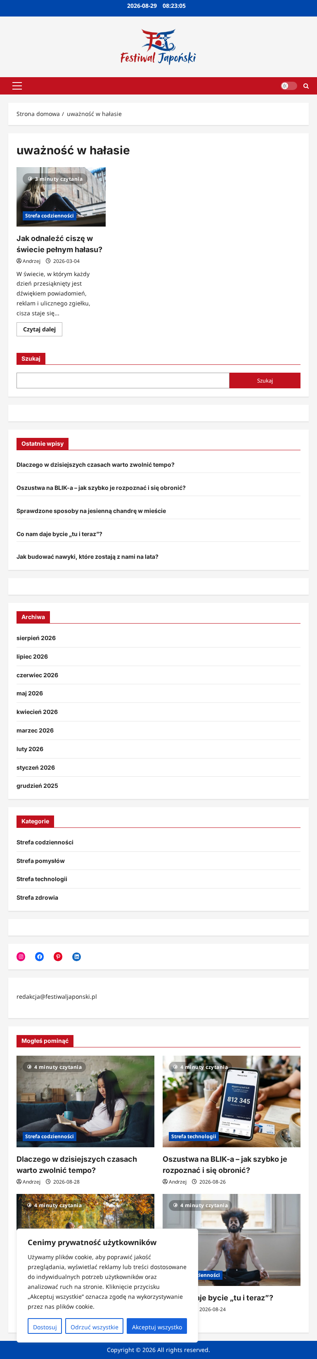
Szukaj (30, 358)
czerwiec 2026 (37, 674)
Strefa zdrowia (37, 897)
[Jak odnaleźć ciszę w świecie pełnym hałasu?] (61, 197)
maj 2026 (30, 693)
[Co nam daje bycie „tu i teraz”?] (231, 1240)
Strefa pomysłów (41, 860)
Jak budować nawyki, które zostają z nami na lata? (87, 556)
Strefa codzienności (49, 215)
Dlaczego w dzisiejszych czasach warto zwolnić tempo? (96, 464)
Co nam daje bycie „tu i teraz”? (59, 533)
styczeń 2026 (36, 767)
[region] (107, 1285)
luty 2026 (30, 748)
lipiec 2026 (32, 656)
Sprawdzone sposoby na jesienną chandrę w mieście (91, 510)
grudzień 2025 (37, 785)
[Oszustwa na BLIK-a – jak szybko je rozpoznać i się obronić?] (231, 1102)
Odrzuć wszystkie (94, 1327)
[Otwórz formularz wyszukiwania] (306, 86)
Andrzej (31, 261)
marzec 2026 (35, 730)
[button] (17, 86)
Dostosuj (45, 1327)
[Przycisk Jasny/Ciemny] (289, 86)
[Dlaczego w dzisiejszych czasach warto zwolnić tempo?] (85, 1102)
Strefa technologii (42, 878)
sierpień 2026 (36, 637)
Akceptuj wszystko (157, 1327)
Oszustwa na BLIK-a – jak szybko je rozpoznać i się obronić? (101, 487)
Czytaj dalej (42, 330)
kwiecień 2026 (37, 711)
